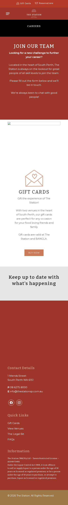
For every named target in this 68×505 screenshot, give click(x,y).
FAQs (11, 439)
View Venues (15, 428)
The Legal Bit (16, 433)
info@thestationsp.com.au (26, 391)
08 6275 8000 (18, 387)
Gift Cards (13, 423)
